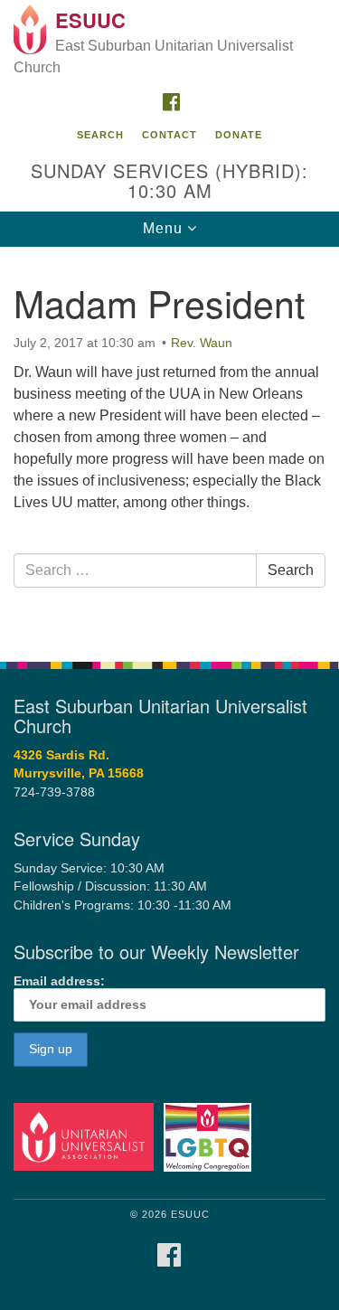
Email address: (59, 981)
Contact (169, 134)
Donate (238, 134)
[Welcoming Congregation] (210, 1136)
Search (100, 134)
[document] (169, 444)
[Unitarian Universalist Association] (87, 1136)
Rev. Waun (201, 342)
